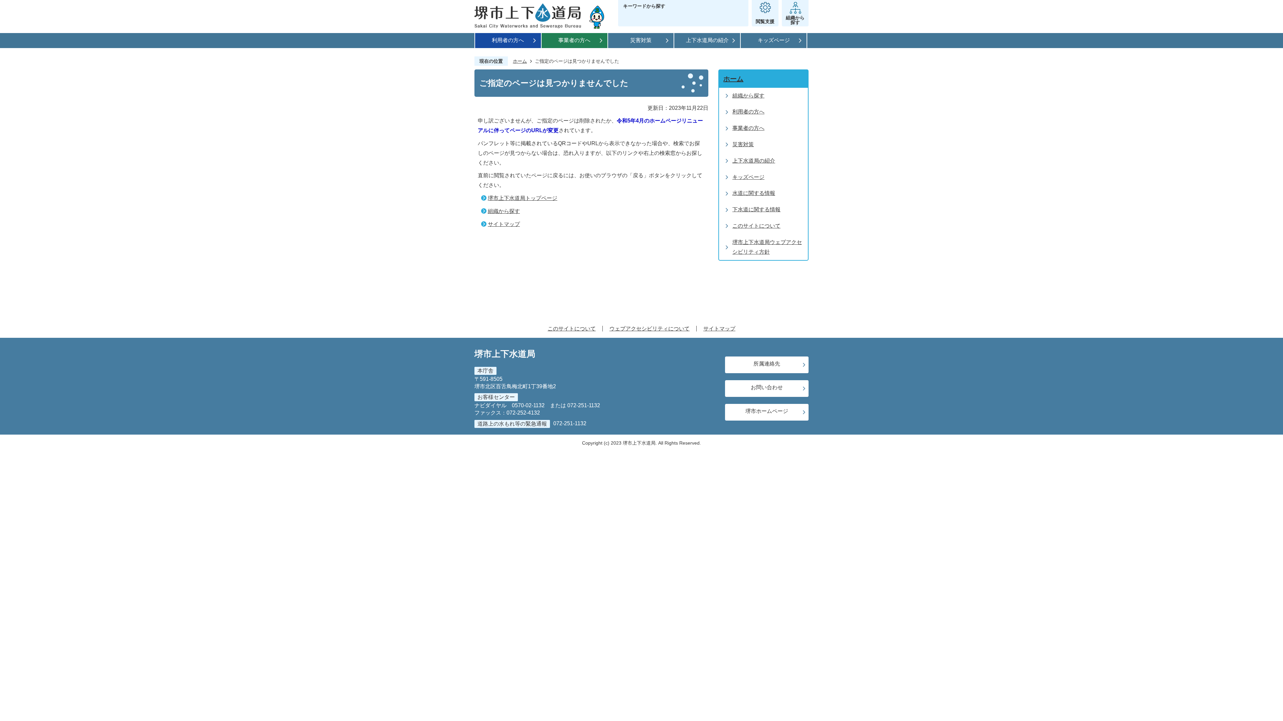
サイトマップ (504, 224)
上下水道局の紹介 (707, 40)
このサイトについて (572, 328)
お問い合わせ (767, 387)
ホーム (520, 61)
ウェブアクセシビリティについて (649, 328)
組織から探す (504, 211)
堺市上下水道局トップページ (522, 198)
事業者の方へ (574, 40)
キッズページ (774, 40)
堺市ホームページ (766, 411)
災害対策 (641, 40)
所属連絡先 (766, 364)
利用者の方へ (508, 40)
